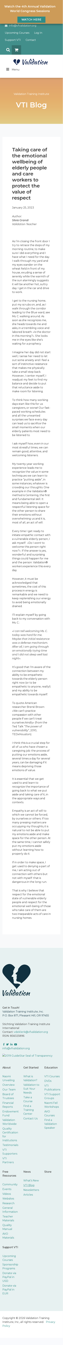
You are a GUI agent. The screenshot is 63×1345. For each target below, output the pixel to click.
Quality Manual (7, 1227)
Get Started (31, 1067)
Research (8, 1203)
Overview (8, 1084)
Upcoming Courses (17, 32)
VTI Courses (52, 1076)
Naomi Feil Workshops (51, 1104)
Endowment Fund (10, 1113)
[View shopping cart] (16, 50)
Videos (6, 1193)
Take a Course (28, 1099)
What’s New (31, 1180)
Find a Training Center (28, 1109)
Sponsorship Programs (10, 1266)
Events (6, 1189)
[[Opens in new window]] (27, 1055)
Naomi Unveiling (8, 1078)
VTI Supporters (9, 1151)
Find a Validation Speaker (50, 1123)
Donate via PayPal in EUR (9, 1289)
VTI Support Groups (52, 1096)
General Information (10, 1209)
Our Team (9, 1089)
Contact (31, 40)
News (27, 1171)
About (6, 1067)
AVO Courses (49, 1113)
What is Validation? (30, 1078)
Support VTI (13, 40)
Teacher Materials (8, 1218)
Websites (8, 1198)
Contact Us (30, 1118)
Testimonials (10, 1145)
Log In (38, 32)
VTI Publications (52, 1087)
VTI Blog (28, 1185)
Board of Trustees (8, 1096)
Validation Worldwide (9, 1121)
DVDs (47, 1080)
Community (10, 1184)
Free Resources (9, 1173)
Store (47, 1171)
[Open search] (7, 50)
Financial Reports (8, 1104)
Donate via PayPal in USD (9, 1277)
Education (51, 1067)
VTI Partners (8, 1160)
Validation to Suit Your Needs (31, 1088)
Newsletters (31, 1190)
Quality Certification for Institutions (10, 1134)
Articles (28, 1194)
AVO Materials (8, 1235)
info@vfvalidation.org (22, 25)
